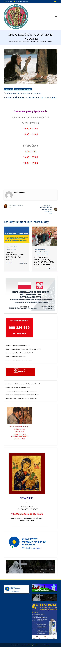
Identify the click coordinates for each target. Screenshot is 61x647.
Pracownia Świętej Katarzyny (42, 251)
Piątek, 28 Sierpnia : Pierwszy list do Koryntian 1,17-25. (19, 360)
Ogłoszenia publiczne (12, 249)
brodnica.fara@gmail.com (22, 1)
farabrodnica (12, 93)
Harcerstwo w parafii (12, 247)
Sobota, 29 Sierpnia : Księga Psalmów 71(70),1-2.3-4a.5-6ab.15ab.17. (23, 349)
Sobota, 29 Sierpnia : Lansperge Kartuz (15, 356)
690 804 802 (9, 1)
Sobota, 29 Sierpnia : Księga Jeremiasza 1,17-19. (18, 345)
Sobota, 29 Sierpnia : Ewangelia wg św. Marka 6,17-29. (19, 353)
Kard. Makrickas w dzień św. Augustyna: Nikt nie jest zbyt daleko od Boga (24, 384)
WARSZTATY (44, 254)
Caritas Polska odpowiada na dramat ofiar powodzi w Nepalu (21, 391)
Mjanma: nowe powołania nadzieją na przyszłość (18, 387)
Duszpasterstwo (8, 89)
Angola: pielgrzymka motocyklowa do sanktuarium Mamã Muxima (22, 394)
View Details (9, 263)
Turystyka (37, 254)
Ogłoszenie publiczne (40, 249)
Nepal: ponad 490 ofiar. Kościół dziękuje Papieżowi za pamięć (21, 398)
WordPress (46, 645)
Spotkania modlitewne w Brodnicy (23, 89)
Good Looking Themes (31, 645)
